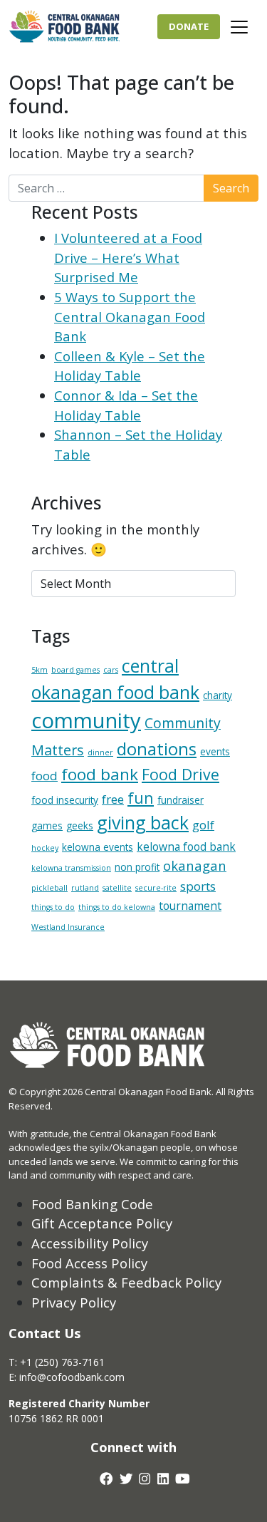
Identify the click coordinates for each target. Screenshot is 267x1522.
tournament (190, 905)
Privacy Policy (73, 1302)
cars (110, 670)
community (86, 720)
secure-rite (156, 888)
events (215, 751)
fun (140, 797)
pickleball (49, 888)
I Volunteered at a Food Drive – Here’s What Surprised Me (128, 257)
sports (198, 886)
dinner (100, 752)
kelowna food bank (186, 846)
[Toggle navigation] (239, 27)
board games (75, 670)
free (113, 799)
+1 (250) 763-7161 (62, 1362)
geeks (79, 825)
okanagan (194, 865)
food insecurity (64, 800)
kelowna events (97, 847)
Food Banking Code (92, 1204)
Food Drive (180, 774)
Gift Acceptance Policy (101, 1223)
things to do (53, 907)
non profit (137, 867)
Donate (189, 26)
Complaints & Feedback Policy (126, 1282)
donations (157, 748)
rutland (85, 888)
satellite (117, 888)
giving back (143, 822)
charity (217, 695)
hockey (44, 848)
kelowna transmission (71, 868)
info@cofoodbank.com (72, 1377)
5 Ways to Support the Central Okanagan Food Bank (129, 316)
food (44, 775)
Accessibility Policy (89, 1243)
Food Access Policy (89, 1263)
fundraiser (180, 800)
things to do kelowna (116, 907)
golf (203, 825)
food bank (99, 774)
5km (39, 670)
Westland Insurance (68, 927)
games (47, 825)
